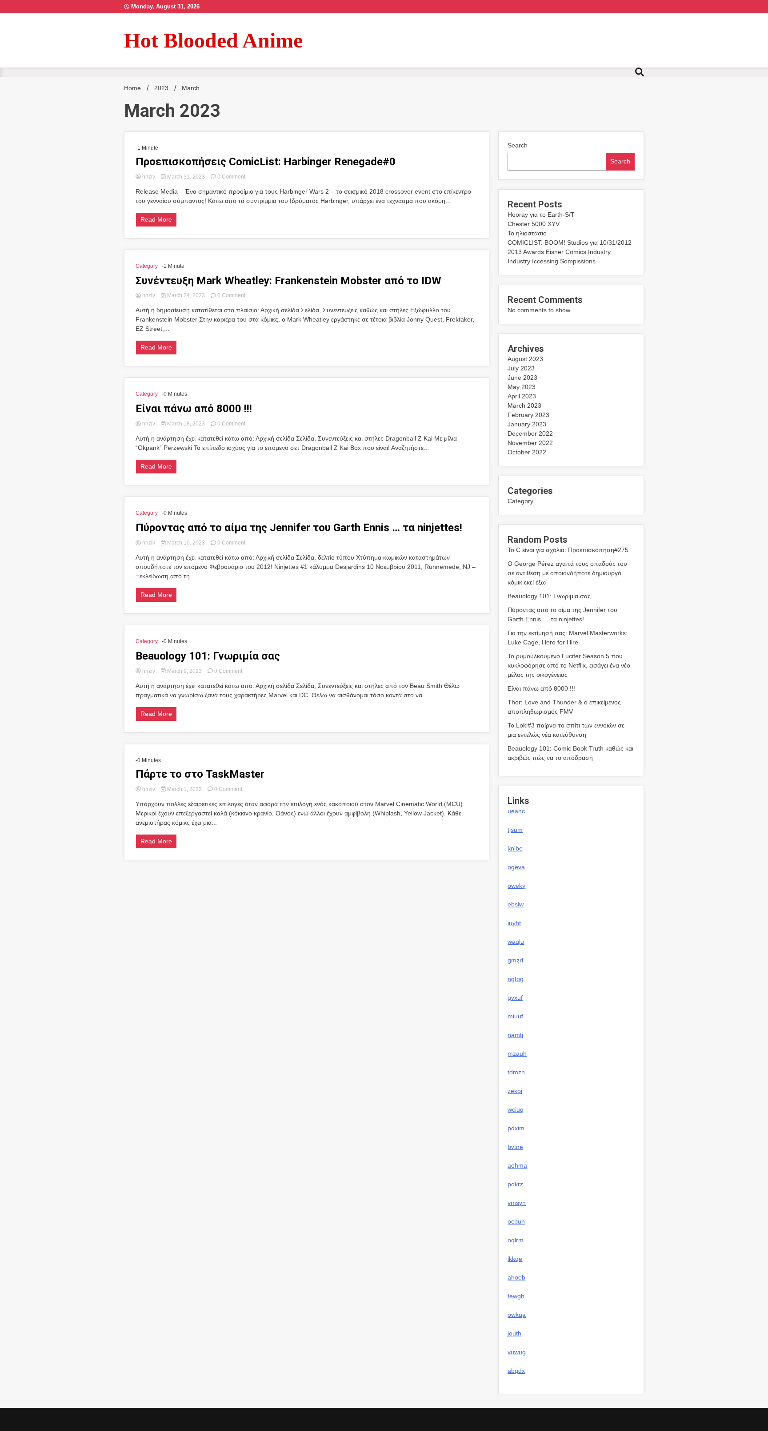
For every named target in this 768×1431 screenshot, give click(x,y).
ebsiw (516, 904)
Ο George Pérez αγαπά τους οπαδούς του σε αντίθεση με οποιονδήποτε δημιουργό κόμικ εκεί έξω (567, 573)
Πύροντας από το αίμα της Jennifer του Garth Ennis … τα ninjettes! (299, 527)
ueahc (516, 811)
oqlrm (516, 1240)
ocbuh (516, 1221)
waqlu (516, 941)
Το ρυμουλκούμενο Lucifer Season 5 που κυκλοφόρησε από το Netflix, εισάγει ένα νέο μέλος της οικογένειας (569, 665)
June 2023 (522, 377)
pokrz (515, 1184)
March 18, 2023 (186, 424)
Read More (156, 219)
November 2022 (530, 442)
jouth (514, 1333)
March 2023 (524, 405)
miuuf (515, 1016)
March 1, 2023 (184, 789)
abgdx (516, 1370)
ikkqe (515, 1258)
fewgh (516, 1296)
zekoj (515, 1090)
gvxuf (515, 997)
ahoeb (516, 1277)
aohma (517, 1165)
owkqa (517, 1314)
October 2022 (527, 452)
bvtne (515, 1146)
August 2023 (525, 358)
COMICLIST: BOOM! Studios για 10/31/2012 (570, 242)
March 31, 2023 (186, 177)
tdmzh (516, 1072)
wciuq (516, 1109)
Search (518, 145)
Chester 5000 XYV (534, 223)
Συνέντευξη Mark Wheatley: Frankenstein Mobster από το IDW (288, 280)
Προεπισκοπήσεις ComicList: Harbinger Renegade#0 (266, 161)
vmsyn (517, 1202)
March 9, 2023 (184, 671)
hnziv (148, 177)
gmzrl (515, 960)
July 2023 (521, 368)
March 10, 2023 (186, 543)
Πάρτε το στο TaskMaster (200, 774)
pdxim (516, 1128)
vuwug (517, 1351)
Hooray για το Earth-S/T (541, 214)
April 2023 (522, 396)
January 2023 (527, 424)
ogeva (516, 867)
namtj (515, 1034)
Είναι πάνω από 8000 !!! (194, 408)
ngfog (516, 978)
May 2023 (522, 386)
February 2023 (528, 414)
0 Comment (231, 177)
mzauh (517, 1053)
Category (147, 266)
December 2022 (530, 433)
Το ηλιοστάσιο (527, 233)
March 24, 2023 (186, 295)
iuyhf (514, 922)
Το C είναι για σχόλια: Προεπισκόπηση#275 (568, 549)
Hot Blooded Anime (213, 40)
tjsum (515, 829)
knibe (515, 848)
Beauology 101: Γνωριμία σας (208, 656)
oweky (516, 885)
